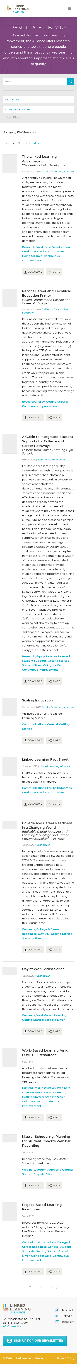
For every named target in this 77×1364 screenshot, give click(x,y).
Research (28, 247)
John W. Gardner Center (52, 459)
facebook (67, 1310)
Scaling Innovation (37, 700)
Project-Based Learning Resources (42, 1207)
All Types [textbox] (13, 99)
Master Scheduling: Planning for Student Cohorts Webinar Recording (46, 1141)
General (52, 724)
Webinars (28, 929)
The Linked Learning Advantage (39, 159)
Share (56, 271)
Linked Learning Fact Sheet (45, 760)
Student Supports (34, 660)
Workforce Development (53, 247)
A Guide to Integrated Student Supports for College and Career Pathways (47, 441)
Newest (23, 143)
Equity (40, 656)
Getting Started (33, 251)
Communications (34, 724)
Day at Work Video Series (43, 969)
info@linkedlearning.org (17, 1326)
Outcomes (64, 788)
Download (34, 271)
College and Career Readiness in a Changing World (47, 825)
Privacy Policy (65, 1358)
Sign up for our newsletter (38, 1340)
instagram (67, 1321)
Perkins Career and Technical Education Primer (46, 293)
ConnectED (43, 844)
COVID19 (44, 933)
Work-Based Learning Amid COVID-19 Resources (45, 1053)
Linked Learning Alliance (58, 171)
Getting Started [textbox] (18, 109)
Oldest (36, 143)
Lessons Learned (58, 656)
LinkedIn (66, 1316)
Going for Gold (32, 256)
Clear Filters (13, 117)
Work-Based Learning (51, 1015)
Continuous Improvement (40, 406)
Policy (40, 401)
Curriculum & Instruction (39, 1088)
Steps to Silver (55, 251)
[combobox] (38, 99)
